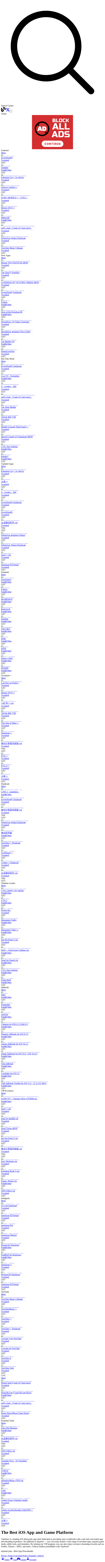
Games (23, 1559)
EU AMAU (39, 1556)
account (33, 1559)
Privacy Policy (7, 1556)
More (3, 153)
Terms (31, 1556)
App (15, 1559)
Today (7, 1559)
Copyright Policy (21, 1556)
